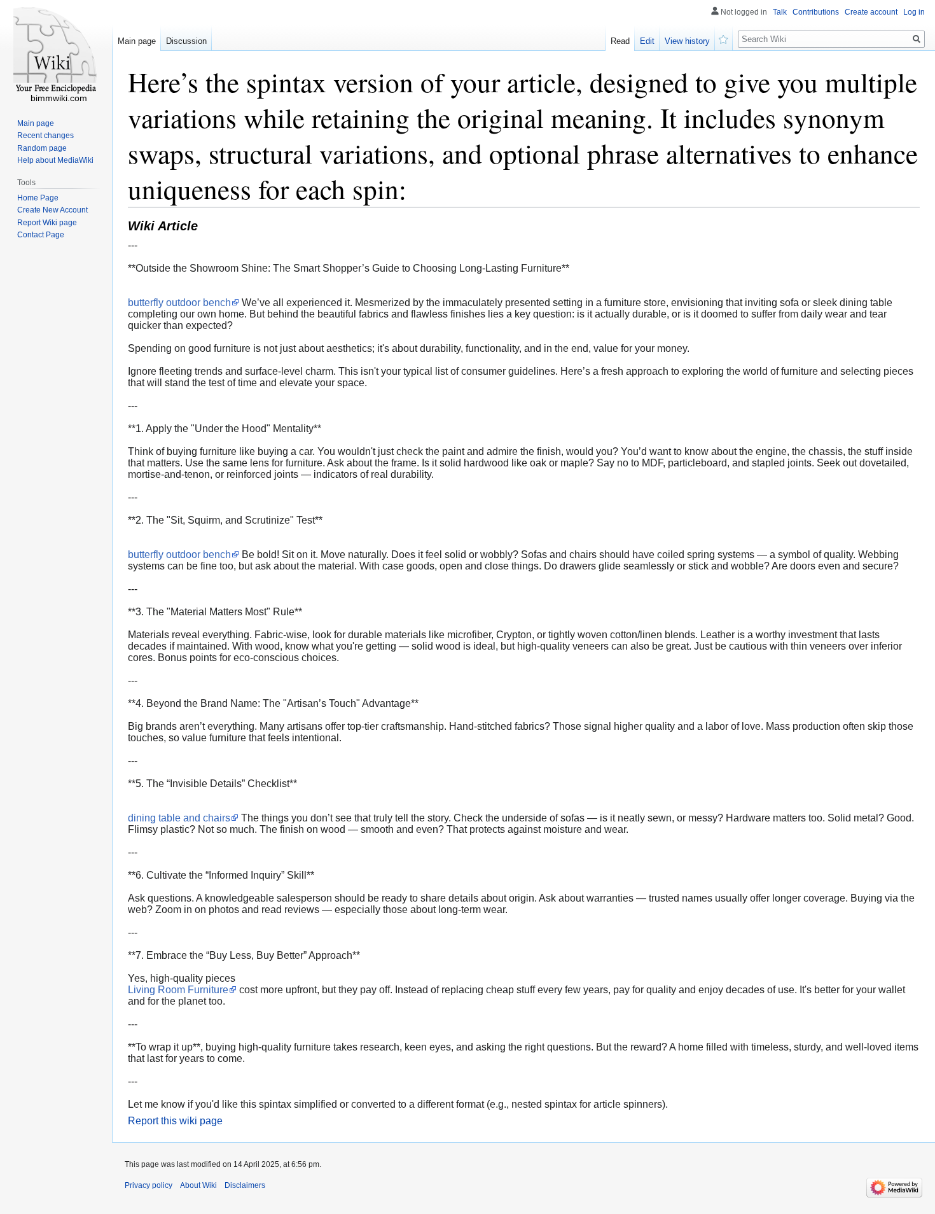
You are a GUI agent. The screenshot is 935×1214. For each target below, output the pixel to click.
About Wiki (198, 1185)
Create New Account (52, 210)
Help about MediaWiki (55, 160)
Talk (780, 12)
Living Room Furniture (178, 989)
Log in (914, 12)
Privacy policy (148, 1185)
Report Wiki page (47, 222)
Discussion (186, 41)
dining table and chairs (179, 818)
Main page (137, 41)
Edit (647, 41)
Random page (42, 148)
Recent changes (45, 135)
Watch (724, 38)
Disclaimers (245, 1185)
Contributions (816, 12)
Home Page (38, 197)
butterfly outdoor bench (179, 302)
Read (620, 41)
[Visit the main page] (56, 51)
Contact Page (40, 234)
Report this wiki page (175, 1120)
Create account (871, 12)
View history (687, 41)
